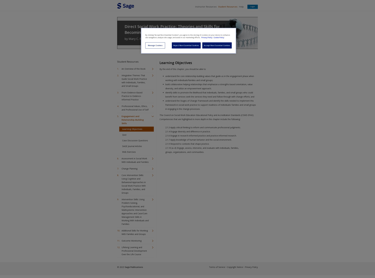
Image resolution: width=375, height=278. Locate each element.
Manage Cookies (155, 45)
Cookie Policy (219, 37)
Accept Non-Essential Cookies (217, 45)
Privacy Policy (207, 37)
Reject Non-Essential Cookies (186, 45)
